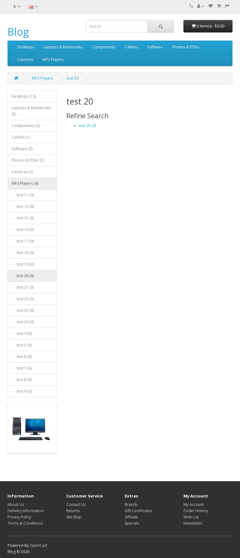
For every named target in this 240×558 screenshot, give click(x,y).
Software (155, 47)
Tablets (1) (21, 137)
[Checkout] (227, 6)
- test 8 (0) (22, 379)
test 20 (72, 78)
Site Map (73, 517)
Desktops (25, 47)
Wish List (191, 517)
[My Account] (200, 6)
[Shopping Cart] (219, 6)
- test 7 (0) (22, 368)
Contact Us (76, 504)
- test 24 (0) (23, 322)
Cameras (25, 59)
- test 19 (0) (23, 264)
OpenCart (38, 545)
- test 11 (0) (23, 195)
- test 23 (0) (23, 310)
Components (103, 47)
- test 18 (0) (23, 252)
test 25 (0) (87, 125)
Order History (195, 510)
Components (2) (26, 125)
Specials (132, 523)
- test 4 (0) (22, 333)
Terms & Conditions (25, 523)
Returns (73, 510)
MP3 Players (53, 59)
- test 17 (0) (23, 241)
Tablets (131, 47)
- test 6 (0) (22, 356)
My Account (193, 504)
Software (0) (22, 148)
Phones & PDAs (185, 47)
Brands (131, 504)
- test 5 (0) (22, 345)
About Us (16, 504)
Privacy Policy (19, 517)
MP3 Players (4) (25, 183)
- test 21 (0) (23, 287)
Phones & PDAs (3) (28, 160)
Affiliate (131, 517)
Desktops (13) (24, 96)
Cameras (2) (22, 171)
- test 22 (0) (23, 298)
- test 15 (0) (23, 218)
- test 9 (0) (22, 391)
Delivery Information (26, 510)
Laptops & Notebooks (63, 47)
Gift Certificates (138, 510)
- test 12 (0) (23, 206)
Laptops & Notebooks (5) (31, 111)
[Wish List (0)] (210, 6)
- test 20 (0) (23, 275)
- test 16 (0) (23, 229)
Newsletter (192, 523)
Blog (18, 32)
